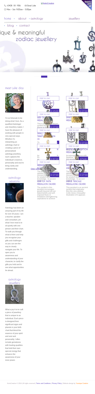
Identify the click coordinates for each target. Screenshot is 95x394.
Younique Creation (82, 383)
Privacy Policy (57, 383)
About (22, 18)
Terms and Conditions (43, 383)
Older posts (35, 169)
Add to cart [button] (45, 98)
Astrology (37, 18)
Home (7, 18)
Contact (24, 25)
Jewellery (74, 18)
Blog (10, 25)
